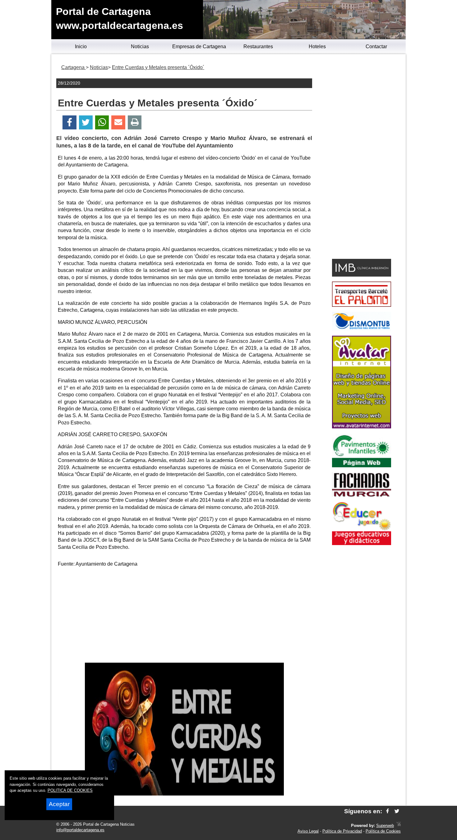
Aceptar (59, 804)
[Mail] (118, 122)
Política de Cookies (383, 831)
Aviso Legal (308, 831)
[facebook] (387, 811)
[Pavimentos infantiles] (361, 465)
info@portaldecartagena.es (80, 830)
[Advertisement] (184, 616)
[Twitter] (86, 122)
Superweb (385, 825)
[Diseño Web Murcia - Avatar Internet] (398, 825)
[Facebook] (69, 122)
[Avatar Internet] (361, 426)
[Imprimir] (135, 122)
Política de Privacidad (342, 831)
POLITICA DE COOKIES (70, 790)
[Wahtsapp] (102, 122)
